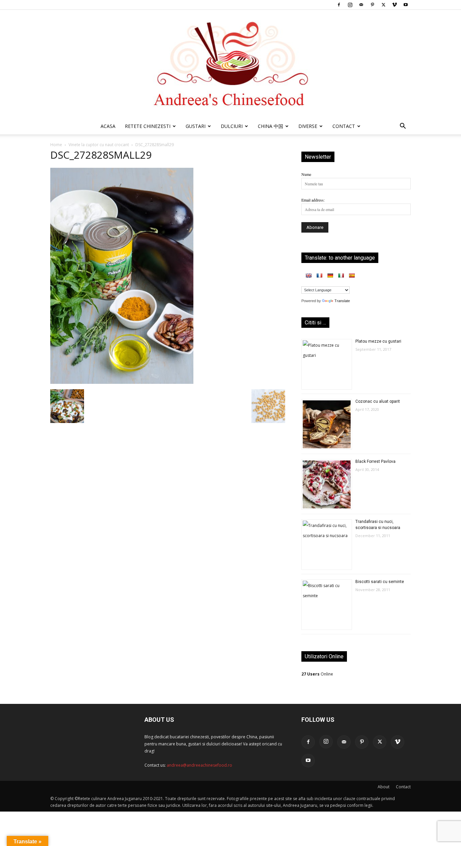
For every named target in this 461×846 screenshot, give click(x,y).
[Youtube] (406, 4)
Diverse (307, 126)
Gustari (196, 126)
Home (56, 145)
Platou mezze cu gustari (378, 341)
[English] (308, 275)
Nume (306, 174)
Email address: (313, 200)
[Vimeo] (394, 4)
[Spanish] (352, 275)
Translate (342, 301)
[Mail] (361, 4)
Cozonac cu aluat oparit (377, 401)
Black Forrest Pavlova (375, 461)
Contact (403, 787)
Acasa (108, 126)
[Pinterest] (372, 4)
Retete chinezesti (147, 126)
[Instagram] (350, 4)
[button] (403, 127)
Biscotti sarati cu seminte (379, 581)
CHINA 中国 (270, 126)
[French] (319, 275)
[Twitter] (383, 4)
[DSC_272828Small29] (121, 382)
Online (317, 674)
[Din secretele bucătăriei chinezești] (230, 64)
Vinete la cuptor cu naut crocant (99, 145)
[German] (330, 275)
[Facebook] (339, 4)
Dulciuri (232, 126)
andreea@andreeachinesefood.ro (199, 765)
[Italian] (341, 275)
